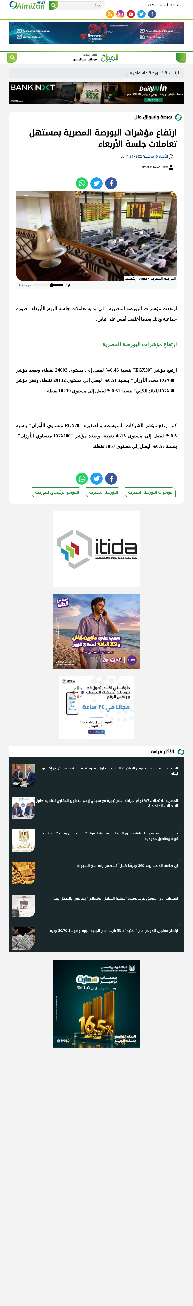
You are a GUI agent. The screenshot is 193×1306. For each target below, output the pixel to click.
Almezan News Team (155, 167)
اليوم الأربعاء (44, 308)
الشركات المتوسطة (123, 425)
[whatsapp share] (82, 183)
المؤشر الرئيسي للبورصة (57, 492)
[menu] (181, 58)
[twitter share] (96, 183)
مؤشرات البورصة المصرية (135, 308)
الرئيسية (172, 73)
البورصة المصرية (103, 492)
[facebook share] (111, 183)
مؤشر (160, 370)
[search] (12, 58)
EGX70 (72, 425)
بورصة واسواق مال (142, 73)
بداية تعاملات (83, 308)
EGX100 (62, 435)
